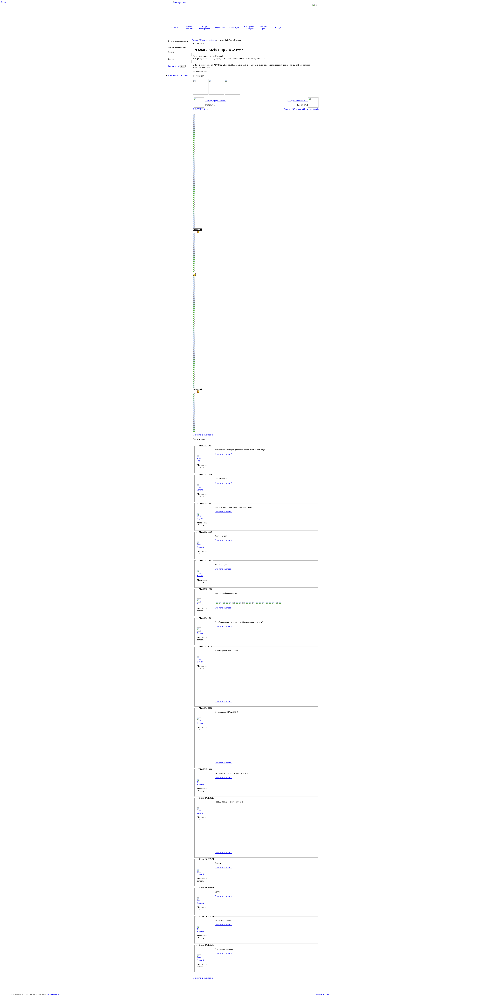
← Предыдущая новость (215, 100)
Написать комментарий (203, 435)
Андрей (200, 547)
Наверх (4, 2)
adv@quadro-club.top (56, 994)
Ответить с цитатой (223, 454)
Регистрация (173, 66)
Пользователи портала (178, 75)
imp (198, 461)
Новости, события (208, 40)
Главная (195, 40)
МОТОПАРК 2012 (201, 109)
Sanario (200, 490)
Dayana (200, 518)
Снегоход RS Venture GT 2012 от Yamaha (301, 109)
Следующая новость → (298, 100)
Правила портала (322, 994)
